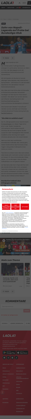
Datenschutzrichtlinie (13, 231)
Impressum (4, 231)
